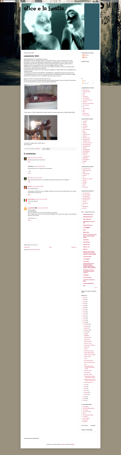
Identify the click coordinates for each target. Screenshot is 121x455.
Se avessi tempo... (87, 277)
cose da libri (85, 410)
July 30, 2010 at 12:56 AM (36, 157)
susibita (84, 147)
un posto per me (86, 156)
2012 (84, 318)
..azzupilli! (85, 121)
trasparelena (85, 152)
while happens (86, 159)
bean (84, 93)
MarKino (30, 186)
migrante (85, 101)
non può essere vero (87, 142)
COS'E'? (86, 349)
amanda (84, 127)
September (86, 330)
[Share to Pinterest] (49, 149)
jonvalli (84, 201)
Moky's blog (86, 232)
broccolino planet (86, 194)
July (85, 333)
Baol (84, 131)
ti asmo (84, 183)
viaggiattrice (85, 157)
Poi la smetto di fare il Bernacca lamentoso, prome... (89, 367)
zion (84, 162)
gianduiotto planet (87, 198)
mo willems (85, 416)
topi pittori (85, 421)
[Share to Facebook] (47, 149)
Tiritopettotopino (86, 151)
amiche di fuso (86, 90)
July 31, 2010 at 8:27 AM (42, 208)
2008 (84, 398)
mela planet (85, 203)
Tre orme (85, 154)
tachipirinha (86, 275)
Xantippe (85, 161)
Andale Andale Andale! (89, 352)
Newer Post (26, 247)
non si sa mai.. (86, 105)
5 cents (84, 122)
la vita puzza (86, 261)
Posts (84, 80)
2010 (84, 322)
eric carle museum (87, 411)
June (85, 384)
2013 (84, 316)
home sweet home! (88, 382)
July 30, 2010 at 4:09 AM (37, 186)
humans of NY (86, 199)
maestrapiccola (86, 139)
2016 (84, 311)
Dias (84, 95)
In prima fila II (87, 339)
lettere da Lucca (86, 137)
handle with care (86, 134)
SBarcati (85, 249)
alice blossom (86, 242)
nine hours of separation (88, 103)
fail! (83, 177)
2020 (84, 303)
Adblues (84, 124)
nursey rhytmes (86, 418)
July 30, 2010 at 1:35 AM (39, 166)
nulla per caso (86, 246)
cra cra (85, 358)
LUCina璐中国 (86, 227)
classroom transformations (88, 408)
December (86, 324)
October (86, 328)
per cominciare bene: (88, 360)
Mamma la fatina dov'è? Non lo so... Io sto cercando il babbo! (89, 236)
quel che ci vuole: (88, 343)
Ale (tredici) (85, 126)
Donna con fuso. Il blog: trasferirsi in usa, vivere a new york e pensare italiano (89, 253)
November (86, 326)
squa (84, 111)
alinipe (85, 57)
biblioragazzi (85, 406)
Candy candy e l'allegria (89, 345)
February (86, 392)
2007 (84, 400)
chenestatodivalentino (88, 283)
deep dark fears (86, 173)
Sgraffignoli (86, 335)
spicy (84, 110)
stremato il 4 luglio (88, 374)
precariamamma (86, 146)
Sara (29, 177)
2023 (84, 297)
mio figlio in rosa (86, 141)
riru (83, 106)
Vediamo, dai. (86, 244)
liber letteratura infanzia (88, 415)
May (85, 386)
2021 (84, 301)
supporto (85, 182)
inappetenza (85, 96)
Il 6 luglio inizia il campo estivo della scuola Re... (90, 377)
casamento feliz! (87, 337)
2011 (84, 320)
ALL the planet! (86, 193)
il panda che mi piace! (88, 178)
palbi (29, 157)
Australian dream (86, 91)
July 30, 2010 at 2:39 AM (36, 177)
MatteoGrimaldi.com (88, 216)
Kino (84, 285)
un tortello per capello (89, 350)
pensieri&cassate (86, 144)
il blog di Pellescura (87, 225)
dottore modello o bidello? (90, 354)
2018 (84, 307)
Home (50, 247)
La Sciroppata (86, 259)
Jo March (85, 136)
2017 (84, 309)
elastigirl (85, 132)
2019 (84, 305)
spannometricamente (88, 214)
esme (84, 413)
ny (83, 204)
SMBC (84, 172)
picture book (85, 420)
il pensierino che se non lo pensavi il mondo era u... (90, 380)
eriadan (84, 175)
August (85, 332)
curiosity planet (86, 196)
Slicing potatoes (86, 108)
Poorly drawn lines (87, 170)
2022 (84, 299)
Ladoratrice (86, 239)
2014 (84, 315)
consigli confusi (87, 356)
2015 (84, 313)
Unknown (86, 55)
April (85, 388)
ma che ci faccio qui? (87, 100)
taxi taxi (84, 208)
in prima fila (86, 347)
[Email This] (43, 149)
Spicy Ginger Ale (87, 219)
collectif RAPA (31, 208)
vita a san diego (86, 115)
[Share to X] (46, 149)
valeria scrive (86, 113)
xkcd (84, 185)
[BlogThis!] (44, 149)
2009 (84, 396)
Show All (95, 287)
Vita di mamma (31, 199)
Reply (29, 161)
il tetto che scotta (87, 370)
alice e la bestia (44, 9)
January (86, 394)
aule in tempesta (86, 129)
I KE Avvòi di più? (88, 341)
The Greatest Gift (87, 256)
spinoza (84, 180)
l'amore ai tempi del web (89, 362)
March (85, 390)
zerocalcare (85, 187)
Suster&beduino (86, 149)
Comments (85, 83)
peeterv (63, 444)
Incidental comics (86, 168)
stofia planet (85, 206)
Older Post (73, 247)
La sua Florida (86, 98)
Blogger (72, 444)
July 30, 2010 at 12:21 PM (41, 199)
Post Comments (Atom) (35, 249)
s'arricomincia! (87, 372)
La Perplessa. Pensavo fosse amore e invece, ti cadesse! (88, 271)
